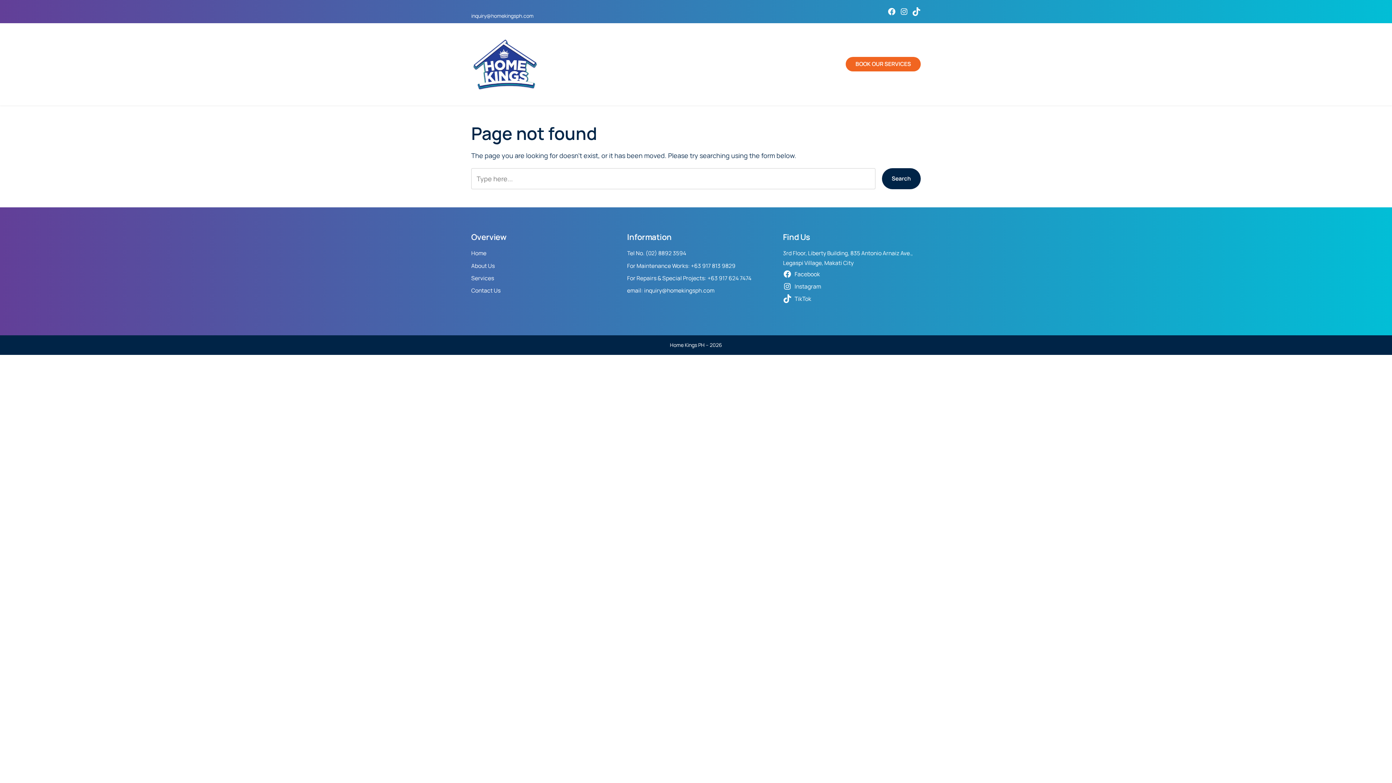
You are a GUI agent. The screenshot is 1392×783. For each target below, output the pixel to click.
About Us (483, 266)
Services (482, 278)
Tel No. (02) (642, 253)
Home (478, 253)
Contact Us (486, 290)
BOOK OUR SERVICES (883, 64)
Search (901, 178)
